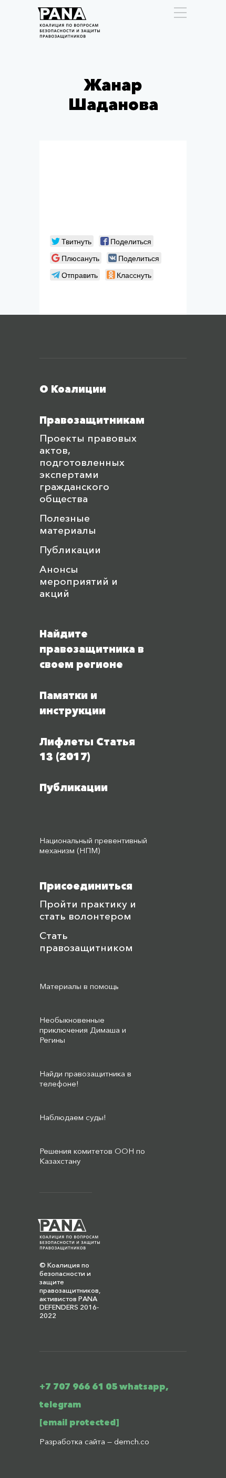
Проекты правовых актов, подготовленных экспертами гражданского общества (88, 468)
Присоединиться (85, 886)
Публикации (70, 550)
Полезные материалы (67, 524)
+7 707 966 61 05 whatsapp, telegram (104, 1395)
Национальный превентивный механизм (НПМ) (93, 845)
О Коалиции (72, 389)
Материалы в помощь (79, 986)
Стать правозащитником (86, 942)
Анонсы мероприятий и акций (78, 581)
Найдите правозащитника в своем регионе (91, 649)
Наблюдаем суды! (72, 1117)
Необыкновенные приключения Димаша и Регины (82, 1030)
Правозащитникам (92, 420)
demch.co (131, 1441)
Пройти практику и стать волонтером (87, 910)
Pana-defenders (69, 22)
